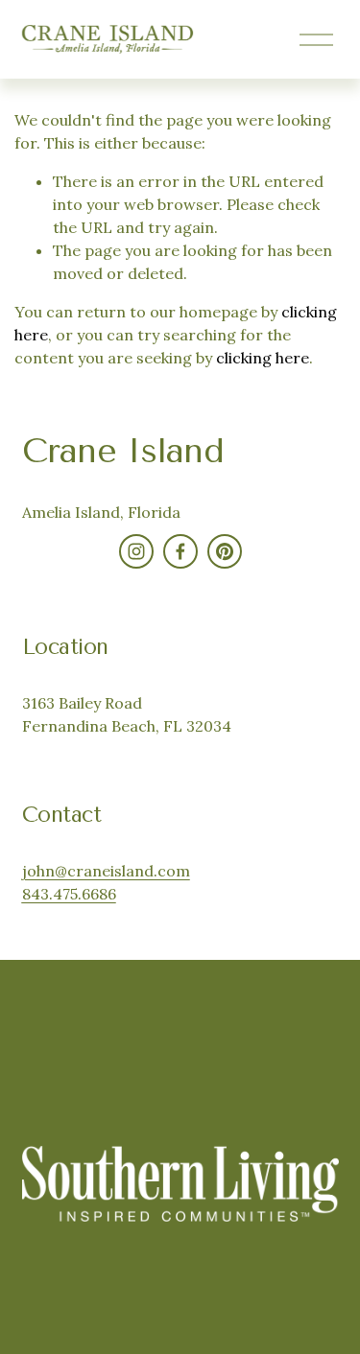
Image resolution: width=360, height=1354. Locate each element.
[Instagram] (136, 551)
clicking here (262, 357)
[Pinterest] (224, 551)
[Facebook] (180, 551)
